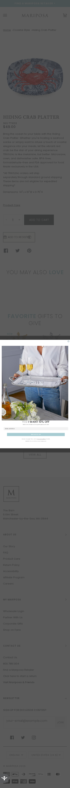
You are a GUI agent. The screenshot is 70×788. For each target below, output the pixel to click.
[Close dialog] (68, 341)
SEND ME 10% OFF (36, 434)
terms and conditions (41, 438)
